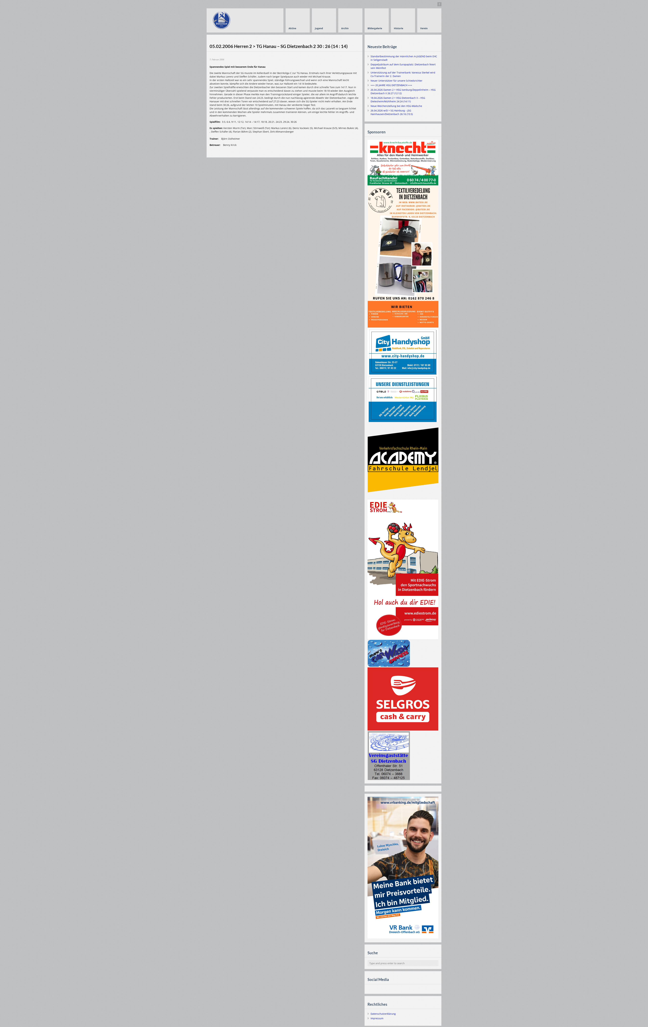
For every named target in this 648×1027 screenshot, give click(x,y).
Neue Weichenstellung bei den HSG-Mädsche (396, 106)
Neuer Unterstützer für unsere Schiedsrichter (396, 80)
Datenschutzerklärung (383, 1013)
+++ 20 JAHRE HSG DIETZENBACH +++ (391, 85)
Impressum (377, 1018)
